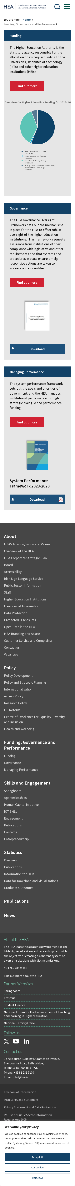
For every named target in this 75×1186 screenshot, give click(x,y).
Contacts (10, 832)
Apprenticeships (15, 797)
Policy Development (18, 675)
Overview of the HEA (19, 551)
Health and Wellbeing (19, 729)
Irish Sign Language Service (23, 578)
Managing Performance (21, 769)
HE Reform (12, 710)
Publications (13, 825)
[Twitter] (6, 1041)
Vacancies (11, 654)
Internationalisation (18, 689)
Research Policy (15, 703)
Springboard (13, 791)
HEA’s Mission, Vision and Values (27, 544)
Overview (10, 860)
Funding (10, 756)
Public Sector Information (22, 585)
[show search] (57, 6)
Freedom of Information (21, 606)
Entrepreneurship (16, 839)
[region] (37, 1153)
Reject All (37, 1178)
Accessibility (13, 571)
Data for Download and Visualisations (31, 881)
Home (26, 19)
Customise (37, 1167)
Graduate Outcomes (18, 887)
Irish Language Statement (21, 1100)
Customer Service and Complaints (28, 640)
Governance (12, 762)
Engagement (13, 818)
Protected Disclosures (20, 620)
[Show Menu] (67, 6)
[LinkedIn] (26, 1041)
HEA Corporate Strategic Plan (25, 558)
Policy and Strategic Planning (25, 682)
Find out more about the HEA (23, 976)
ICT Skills (10, 811)
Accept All (37, 1157)
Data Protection (15, 613)
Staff (7, 592)
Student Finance (14, 1005)
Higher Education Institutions (25, 599)
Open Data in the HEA (19, 627)
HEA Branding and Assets (22, 633)
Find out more (27, 86)
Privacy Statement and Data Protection (30, 1107)
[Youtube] (16, 1041)
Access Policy (13, 696)
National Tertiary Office (19, 1023)
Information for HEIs (19, 874)
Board (8, 565)
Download (37, 349)
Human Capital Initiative (21, 804)
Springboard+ (13, 991)
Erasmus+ (10, 998)
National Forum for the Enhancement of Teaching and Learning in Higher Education (37, 1014)
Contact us (12, 647)
